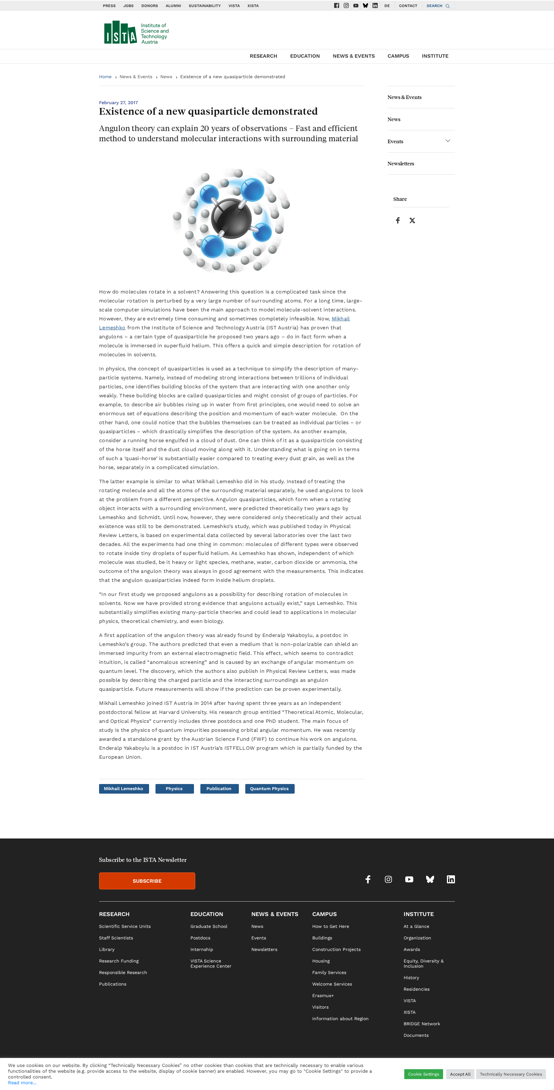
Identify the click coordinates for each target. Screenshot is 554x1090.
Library (106, 949)
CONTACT (408, 6)
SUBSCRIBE (147, 881)
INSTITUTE (435, 56)
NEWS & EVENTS (354, 56)
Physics (174, 788)
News (166, 76)
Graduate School (208, 926)
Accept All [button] (460, 1078)
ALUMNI (173, 6)
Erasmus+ (323, 995)
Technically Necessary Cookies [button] (511, 1078)
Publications (112, 984)
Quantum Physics (269, 788)
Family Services (329, 972)
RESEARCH (263, 56)
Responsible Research (123, 972)
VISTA (234, 6)
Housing (321, 960)
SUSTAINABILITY (205, 6)
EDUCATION (305, 56)
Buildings (322, 937)
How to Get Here (330, 926)
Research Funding (118, 960)
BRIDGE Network (422, 1023)
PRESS (109, 6)
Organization (417, 937)
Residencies (417, 989)
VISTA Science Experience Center (210, 963)
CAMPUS (398, 56)
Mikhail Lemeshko (123, 788)
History (411, 977)
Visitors (320, 1007)
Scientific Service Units (125, 926)
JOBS (128, 6)
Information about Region (340, 1018)
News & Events (136, 76)
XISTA (253, 6)
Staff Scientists (116, 937)
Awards (412, 949)
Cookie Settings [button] (423, 1078)
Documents (416, 1035)
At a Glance (416, 926)
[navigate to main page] (136, 31)
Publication (218, 788)
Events (395, 141)
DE (387, 6)
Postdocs (200, 937)
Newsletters (401, 163)
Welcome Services (332, 984)
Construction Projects (336, 949)
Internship (201, 949)
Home (105, 76)
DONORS (149, 6)
